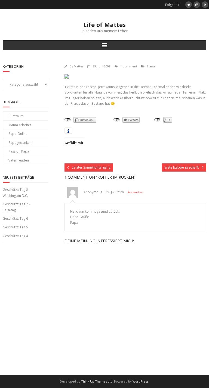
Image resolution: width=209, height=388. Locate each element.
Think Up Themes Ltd (96, 381)
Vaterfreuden (18, 160)
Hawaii (151, 66)
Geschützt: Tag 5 (15, 227)
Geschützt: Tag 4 (15, 236)
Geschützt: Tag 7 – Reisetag (16, 207)
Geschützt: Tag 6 (15, 218)
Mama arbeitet (19, 125)
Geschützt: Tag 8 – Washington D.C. (16, 192)
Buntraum (16, 116)
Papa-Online (17, 133)
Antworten (135, 192)
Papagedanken (20, 142)
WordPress (140, 381)
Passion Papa (18, 151)
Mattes (78, 66)
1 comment (128, 66)
